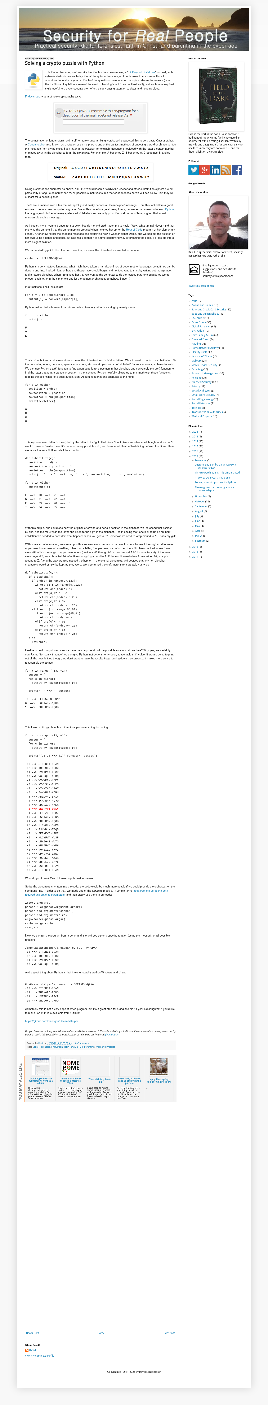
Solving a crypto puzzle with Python (215, 482)
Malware (196, 360)
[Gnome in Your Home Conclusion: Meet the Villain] (70, 1076)
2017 (195, 441)
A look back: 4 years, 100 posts (213, 477)
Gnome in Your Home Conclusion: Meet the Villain (70, 1081)
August (199, 511)
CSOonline (198, 318)
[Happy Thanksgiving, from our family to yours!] (159, 1076)
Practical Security (201, 382)
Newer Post (32, 1333)
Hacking (196, 343)
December (201, 460)
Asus (194, 301)
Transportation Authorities (207, 412)
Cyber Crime (199, 322)
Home (101, 1333)
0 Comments (82, 1043)
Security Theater (201, 390)
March (199, 535)
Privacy (196, 386)
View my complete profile (39, 1355)
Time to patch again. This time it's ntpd (217, 472)
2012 (195, 551)
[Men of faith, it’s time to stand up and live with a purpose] (129, 1076)
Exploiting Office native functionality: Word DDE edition (41, 1081)
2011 (195, 556)
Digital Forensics (41, 1047)
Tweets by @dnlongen (201, 285)
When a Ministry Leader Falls (100, 1080)
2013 (195, 546)
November (201, 496)
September (201, 506)
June (198, 521)
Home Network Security (205, 347)
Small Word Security (203, 394)
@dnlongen (112, 1034)
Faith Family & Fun (73, 1047)
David (32, 1350)
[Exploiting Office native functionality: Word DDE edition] (41, 1076)
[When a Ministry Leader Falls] (100, 1076)
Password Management (205, 373)
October (200, 501)
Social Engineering (202, 399)
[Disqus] (100, 1164)
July (197, 516)
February (200, 540)
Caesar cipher (36, 144)
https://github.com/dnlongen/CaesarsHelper (51, 1021)
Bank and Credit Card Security (209, 309)
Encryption (57, 1047)
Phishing (196, 377)
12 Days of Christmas (141, 72)
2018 (195, 436)
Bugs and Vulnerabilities (205, 313)
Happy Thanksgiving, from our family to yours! (159, 1080)
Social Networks (201, 403)
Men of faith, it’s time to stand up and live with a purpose (129, 1081)
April (198, 530)
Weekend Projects (105, 1047)
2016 (195, 446)
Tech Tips (197, 407)
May (198, 526)
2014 (195, 456)
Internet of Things (202, 356)
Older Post (169, 1333)
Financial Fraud (200, 339)
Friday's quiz (33, 96)
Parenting (89, 1047)
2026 (195, 431)
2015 (195, 451)
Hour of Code (134, 229)
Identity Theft (199, 352)
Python (169, 209)
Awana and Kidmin (202, 305)
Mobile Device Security (204, 365)
